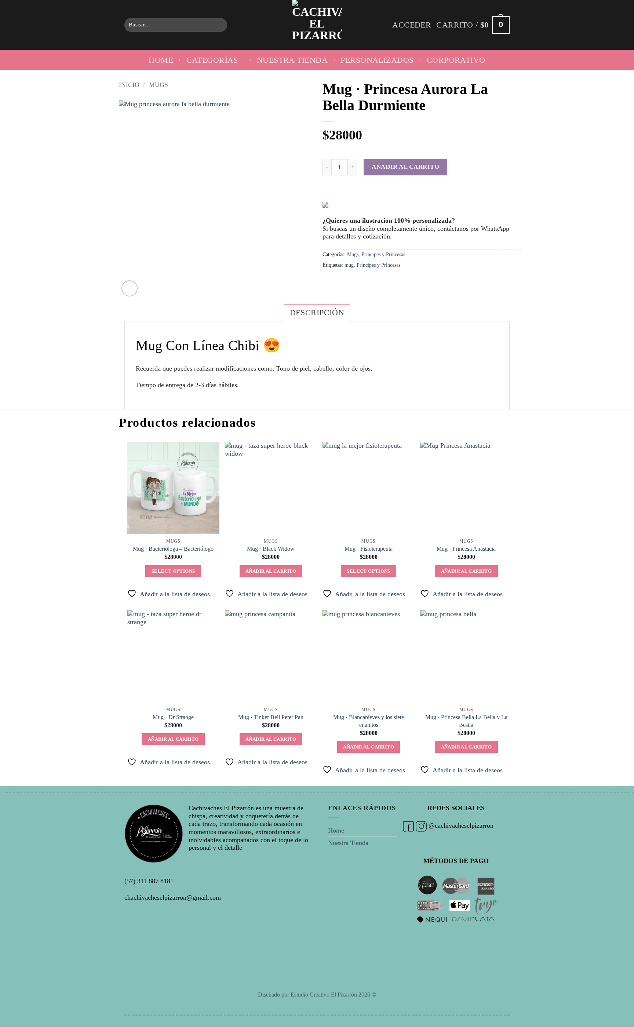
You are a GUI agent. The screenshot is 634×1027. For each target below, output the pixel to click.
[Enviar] (219, 25)
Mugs (158, 84)
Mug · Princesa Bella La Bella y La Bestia (466, 721)
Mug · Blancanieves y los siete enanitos (368, 721)
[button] (411, 25)
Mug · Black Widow (271, 549)
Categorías (212, 60)
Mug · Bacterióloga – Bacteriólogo (173, 549)
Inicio (129, 84)
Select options (173, 571)
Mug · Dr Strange (173, 717)
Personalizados (376, 60)
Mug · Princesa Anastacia (466, 549)
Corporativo (456, 60)
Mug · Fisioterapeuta (369, 549)
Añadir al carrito (405, 166)
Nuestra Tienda (292, 60)
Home (161, 60)
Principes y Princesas (383, 254)
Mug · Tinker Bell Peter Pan (270, 717)
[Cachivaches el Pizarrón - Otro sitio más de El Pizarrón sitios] (317, 25)
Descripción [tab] (317, 312)
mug (349, 265)
